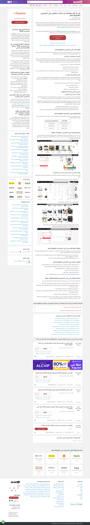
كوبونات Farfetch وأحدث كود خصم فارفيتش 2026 (40, 496)
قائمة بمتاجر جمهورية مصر (59, 484)
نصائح (65, 5)
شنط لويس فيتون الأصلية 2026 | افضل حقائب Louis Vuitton (19, 150)
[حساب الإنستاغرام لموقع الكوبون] (17, 488)
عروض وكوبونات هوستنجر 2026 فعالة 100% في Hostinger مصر (37, 489)
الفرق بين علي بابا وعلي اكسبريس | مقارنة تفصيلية (69, 324)
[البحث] (29, 2)
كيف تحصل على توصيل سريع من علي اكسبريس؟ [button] (70, 310)
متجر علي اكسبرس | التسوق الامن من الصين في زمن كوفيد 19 (67, 332)
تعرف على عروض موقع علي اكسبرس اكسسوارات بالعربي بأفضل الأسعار (65, 334)
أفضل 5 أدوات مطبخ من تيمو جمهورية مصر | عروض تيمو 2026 (19, 137)
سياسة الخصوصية (60, 496)
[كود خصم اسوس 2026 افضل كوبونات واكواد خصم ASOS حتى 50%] (11, 197)
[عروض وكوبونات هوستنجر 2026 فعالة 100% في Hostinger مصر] (39, 456)
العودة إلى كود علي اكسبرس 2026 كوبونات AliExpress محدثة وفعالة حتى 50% (57, 45)
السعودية (80, 484)
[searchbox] (47, 2)
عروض (69, 5)
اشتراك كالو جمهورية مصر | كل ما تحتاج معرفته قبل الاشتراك (19, 212)
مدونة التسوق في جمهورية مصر (58, 488)
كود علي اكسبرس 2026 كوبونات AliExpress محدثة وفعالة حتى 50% (36, 493)
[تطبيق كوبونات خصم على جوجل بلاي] (33, 5)
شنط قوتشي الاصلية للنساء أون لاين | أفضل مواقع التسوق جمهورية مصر (19, 147)
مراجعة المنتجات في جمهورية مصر (60, 504)
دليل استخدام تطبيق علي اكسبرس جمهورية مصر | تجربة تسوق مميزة (65, 326)
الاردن (81, 496)
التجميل (50, 5)
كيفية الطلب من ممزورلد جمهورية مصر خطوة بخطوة (19, 231)
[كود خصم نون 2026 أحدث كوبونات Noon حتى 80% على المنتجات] (51, 456)
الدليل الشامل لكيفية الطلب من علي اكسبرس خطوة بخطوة (67, 328)
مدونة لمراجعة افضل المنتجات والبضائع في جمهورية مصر (62, 11)
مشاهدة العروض (41, 429)
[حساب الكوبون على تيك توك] (15, 490)
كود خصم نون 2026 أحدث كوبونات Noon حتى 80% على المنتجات (37, 487)
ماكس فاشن (39, 474)
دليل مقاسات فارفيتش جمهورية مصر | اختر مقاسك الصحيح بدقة (20, 238)
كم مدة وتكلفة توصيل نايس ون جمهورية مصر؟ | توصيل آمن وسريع (19, 222)
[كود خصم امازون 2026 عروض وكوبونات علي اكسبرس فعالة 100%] (11, 192)
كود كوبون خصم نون (60, 501)
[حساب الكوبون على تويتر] (14, 488)
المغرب (81, 498)
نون (51, 460)
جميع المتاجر (75, 5)
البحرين (81, 489)
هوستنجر (38, 462)
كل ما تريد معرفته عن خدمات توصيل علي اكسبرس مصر (21, 104)
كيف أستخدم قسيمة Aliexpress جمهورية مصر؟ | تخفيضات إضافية (66, 330)
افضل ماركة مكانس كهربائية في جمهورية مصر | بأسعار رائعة (19, 163)
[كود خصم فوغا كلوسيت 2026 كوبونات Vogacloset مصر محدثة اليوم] (20, 197)
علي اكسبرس (47, 11)
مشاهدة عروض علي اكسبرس (57, 37)
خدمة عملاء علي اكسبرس (72, 274)
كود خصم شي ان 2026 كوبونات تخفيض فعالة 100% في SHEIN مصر (36, 495)
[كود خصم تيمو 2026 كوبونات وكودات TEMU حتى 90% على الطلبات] (64, 456)
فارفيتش (51, 472)
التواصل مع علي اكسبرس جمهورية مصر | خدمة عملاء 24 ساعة (67, 320)
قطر (81, 493)
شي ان (64, 474)
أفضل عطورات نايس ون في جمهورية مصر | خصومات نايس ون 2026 (19, 156)
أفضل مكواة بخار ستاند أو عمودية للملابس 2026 (20, 170)
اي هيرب (76, 460)
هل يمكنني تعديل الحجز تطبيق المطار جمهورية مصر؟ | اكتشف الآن (19, 235)
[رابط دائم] (72, 356)
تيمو (64, 462)
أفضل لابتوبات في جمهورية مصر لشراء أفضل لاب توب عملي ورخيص (19, 160)
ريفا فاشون (77, 472)
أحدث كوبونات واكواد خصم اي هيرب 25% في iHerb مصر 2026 (38, 484)
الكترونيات (45, 5)
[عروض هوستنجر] (57, 365)
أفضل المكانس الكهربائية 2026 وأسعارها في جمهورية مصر (19, 166)
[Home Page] (77, 2)
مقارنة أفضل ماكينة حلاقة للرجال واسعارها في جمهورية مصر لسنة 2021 (19, 173)
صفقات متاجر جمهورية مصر (58, 486)
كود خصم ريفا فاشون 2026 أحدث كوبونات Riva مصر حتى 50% (38, 491)
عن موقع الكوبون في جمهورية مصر (59, 493)
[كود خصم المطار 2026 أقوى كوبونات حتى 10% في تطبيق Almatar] (28, 197)
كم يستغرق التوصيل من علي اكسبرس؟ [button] (72, 307)
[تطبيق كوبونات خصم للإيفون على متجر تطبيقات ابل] (31, 5)
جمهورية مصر (79, 495)
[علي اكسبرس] (19, 13)
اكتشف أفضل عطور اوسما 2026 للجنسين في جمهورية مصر (19, 225)
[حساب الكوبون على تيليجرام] (11, 490)
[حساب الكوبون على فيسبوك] (10, 488)
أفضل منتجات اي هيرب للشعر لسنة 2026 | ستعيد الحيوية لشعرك (20, 153)
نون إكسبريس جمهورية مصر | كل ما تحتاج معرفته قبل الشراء (20, 228)
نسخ (37, 349)
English (15, 1)
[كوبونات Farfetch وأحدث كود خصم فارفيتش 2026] (51, 468)
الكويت (81, 487)
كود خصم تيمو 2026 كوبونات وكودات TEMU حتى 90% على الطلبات (36, 486)
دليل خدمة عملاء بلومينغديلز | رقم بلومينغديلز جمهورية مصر (19, 241)
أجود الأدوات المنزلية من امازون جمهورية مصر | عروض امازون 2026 (19, 140)
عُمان (81, 491)
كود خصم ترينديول (60, 499)
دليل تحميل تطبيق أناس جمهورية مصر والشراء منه (19, 218)
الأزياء (61, 5)
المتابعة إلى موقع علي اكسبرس (58, 43)
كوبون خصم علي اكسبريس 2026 (67, 31)
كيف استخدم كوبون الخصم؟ (58, 498)
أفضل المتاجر (26, 179)
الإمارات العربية (79, 486)
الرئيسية (80, 5)
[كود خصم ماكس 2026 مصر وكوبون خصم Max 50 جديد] (39, 468)
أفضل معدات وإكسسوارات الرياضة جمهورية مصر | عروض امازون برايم (19, 143)
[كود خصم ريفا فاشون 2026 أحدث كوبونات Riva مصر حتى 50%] (76, 468)
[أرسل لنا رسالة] (3, 522)
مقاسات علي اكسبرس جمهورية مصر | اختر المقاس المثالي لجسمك (66, 322)
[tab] (57, 307)
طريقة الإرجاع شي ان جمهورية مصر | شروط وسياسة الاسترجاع (20, 205)
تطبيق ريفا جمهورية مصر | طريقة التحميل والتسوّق (20, 208)
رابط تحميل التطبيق (14, 498)
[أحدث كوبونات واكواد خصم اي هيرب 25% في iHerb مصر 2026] (76, 456)
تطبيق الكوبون (38, 5)
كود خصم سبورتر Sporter (59, 506)
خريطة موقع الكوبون (60, 491)
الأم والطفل (56, 5)
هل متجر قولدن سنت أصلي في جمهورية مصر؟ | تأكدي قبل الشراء (19, 215)
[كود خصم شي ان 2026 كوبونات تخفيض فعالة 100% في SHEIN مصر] (64, 468)
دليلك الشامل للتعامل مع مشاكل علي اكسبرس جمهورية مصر (67, 318)
